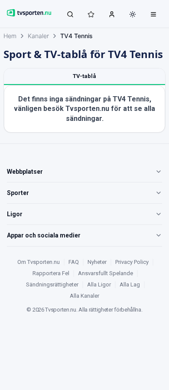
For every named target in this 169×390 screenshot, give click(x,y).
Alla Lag (130, 284)
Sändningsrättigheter (52, 284)
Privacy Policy (132, 262)
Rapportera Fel (50, 273)
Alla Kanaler (84, 295)
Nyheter (97, 262)
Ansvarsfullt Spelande (105, 273)
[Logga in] (111, 14)
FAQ (73, 262)
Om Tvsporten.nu (38, 262)
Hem (9, 35)
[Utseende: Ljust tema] (132, 14)
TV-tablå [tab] (84, 76)
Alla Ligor (99, 284)
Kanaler (38, 35)
